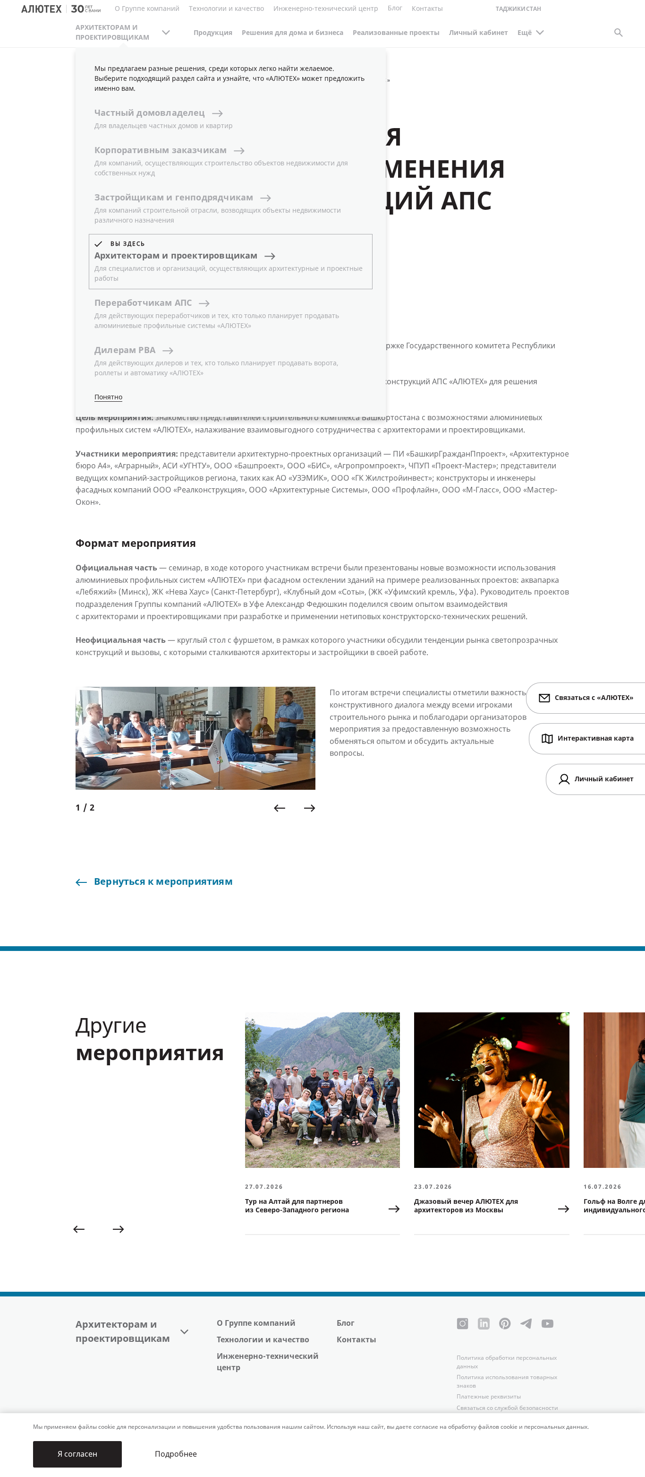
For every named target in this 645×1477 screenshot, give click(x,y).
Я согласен (77, 1454)
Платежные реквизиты (489, 1396)
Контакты (356, 1339)
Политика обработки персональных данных (507, 1362)
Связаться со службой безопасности (507, 1408)
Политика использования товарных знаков (507, 1381)
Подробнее (176, 1454)
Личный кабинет (478, 33)
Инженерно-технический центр (268, 1362)
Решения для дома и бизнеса (292, 33)
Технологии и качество (263, 1339)
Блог (395, 8)
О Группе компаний (256, 1323)
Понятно (108, 397)
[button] (279, 808)
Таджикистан (518, 9)
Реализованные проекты (396, 33)
